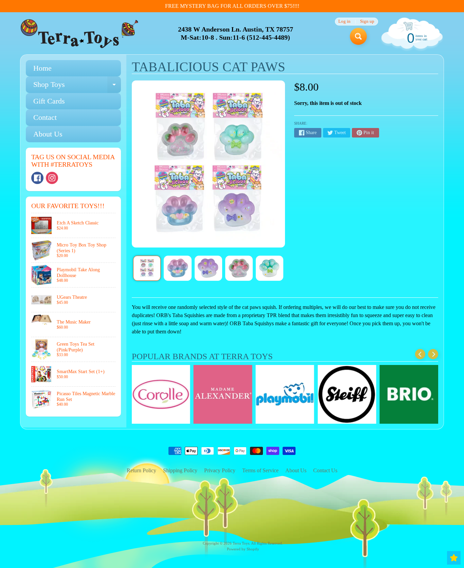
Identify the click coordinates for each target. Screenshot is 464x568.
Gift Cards (49, 101)
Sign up (367, 21)
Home (42, 68)
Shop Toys (77, 86)
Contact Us (325, 470)
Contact (45, 117)
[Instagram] (52, 178)
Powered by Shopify (243, 549)
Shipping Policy (180, 470)
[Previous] (420, 354)
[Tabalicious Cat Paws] (147, 268)
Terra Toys (241, 543)
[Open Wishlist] (454, 558)
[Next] (433, 354)
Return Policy (141, 470)
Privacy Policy (219, 470)
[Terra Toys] (79, 33)
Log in (344, 21)
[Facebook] (37, 178)
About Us (48, 134)
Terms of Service (260, 470)
